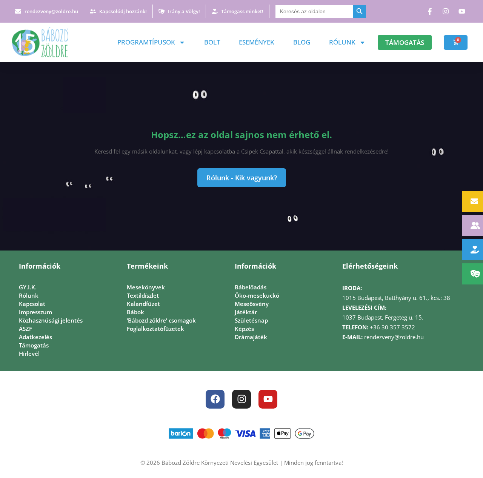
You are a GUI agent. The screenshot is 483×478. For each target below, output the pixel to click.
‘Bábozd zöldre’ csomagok (161, 320)
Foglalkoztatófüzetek (155, 328)
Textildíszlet (143, 295)
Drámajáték (251, 337)
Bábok (135, 312)
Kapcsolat (32, 303)
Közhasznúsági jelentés (51, 320)
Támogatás (34, 345)
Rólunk (342, 42)
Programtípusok (146, 42)
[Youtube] (267, 399)
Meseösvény (252, 303)
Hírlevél (29, 353)
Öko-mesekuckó (257, 295)
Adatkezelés (35, 337)
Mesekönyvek (146, 287)
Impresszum (35, 312)
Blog (301, 42)
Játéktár (246, 312)
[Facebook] (215, 399)
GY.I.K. (28, 287)
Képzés (244, 328)
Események (256, 42)
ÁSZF (25, 328)
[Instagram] (241, 399)
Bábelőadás (250, 287)
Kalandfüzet (143, 303)
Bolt (212, 42)
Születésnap (251, 320)
